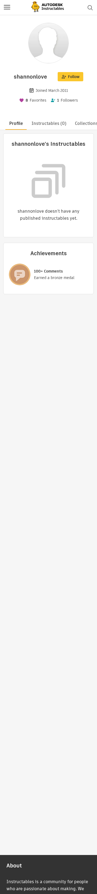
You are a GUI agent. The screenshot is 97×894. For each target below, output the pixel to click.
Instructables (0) (49, 123)
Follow (73, 76)
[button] (7, 7)
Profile (16, 123)
